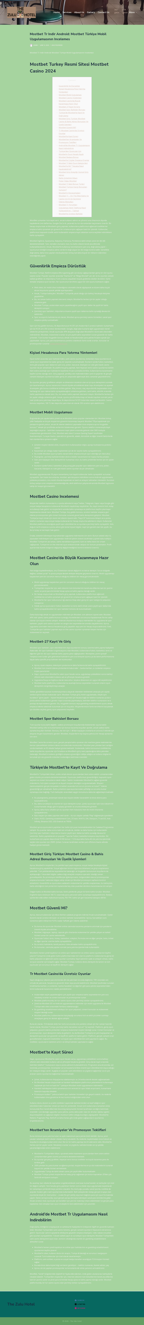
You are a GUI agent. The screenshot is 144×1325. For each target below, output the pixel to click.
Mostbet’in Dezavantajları (69, 193)
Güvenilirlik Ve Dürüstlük (69, 86)
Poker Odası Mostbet (68, 181)
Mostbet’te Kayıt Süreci (68, 136)
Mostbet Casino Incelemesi (70, 98)
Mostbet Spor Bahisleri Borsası (72, 110)
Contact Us (103, 12)
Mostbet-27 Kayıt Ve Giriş (69, 107)
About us (79, 12)
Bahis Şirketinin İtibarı (68, 178)
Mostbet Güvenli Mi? (67, 127)
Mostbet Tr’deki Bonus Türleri (71, 184)
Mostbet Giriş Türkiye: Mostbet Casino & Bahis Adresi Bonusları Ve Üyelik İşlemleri (73, 121)
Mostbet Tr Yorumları (68, 205)
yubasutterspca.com (58, 343)
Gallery (91, 12)
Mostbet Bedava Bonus (69, 157)
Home (56, 12)
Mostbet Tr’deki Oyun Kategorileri (73, 163)
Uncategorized (57, 45)
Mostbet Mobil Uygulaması (70, 95)
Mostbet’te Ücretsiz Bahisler (71, 214)
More (132, 12)
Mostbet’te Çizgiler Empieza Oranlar (74, 160)
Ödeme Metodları (66, 202)
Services (67, 12)
